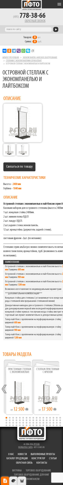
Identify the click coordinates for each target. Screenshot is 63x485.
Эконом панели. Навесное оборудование (40, 57)
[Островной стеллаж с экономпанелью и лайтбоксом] (22, 123)
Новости (22, 454)
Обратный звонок (35, 21)
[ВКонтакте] (5, 51)
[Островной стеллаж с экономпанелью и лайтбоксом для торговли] (23, 150)
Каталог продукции (11, 57)
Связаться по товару (19, 167)
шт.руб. (32, 39)
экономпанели (31, 479)
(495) (29, 17)
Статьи (53, 458)
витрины (17, 470)
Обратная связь (24, 462)
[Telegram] (14, 51)
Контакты (41, 462)
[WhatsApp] (23, 51)
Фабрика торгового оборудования (32, 5)
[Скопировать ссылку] (33, 51)
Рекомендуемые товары (22, 481)
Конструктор (38, 458)
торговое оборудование (38, 470)
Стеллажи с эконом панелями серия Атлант (24, 61)
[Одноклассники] (9, 51)
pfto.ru (37, 444)
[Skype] (28, 51)
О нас (11, 454)
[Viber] (19, 51)
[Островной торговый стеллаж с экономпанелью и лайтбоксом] (9, 150)
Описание (5, 481)
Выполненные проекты (43, 454)
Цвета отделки (13, 481)
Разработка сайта (25, 447)
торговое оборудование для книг (31, 474)
